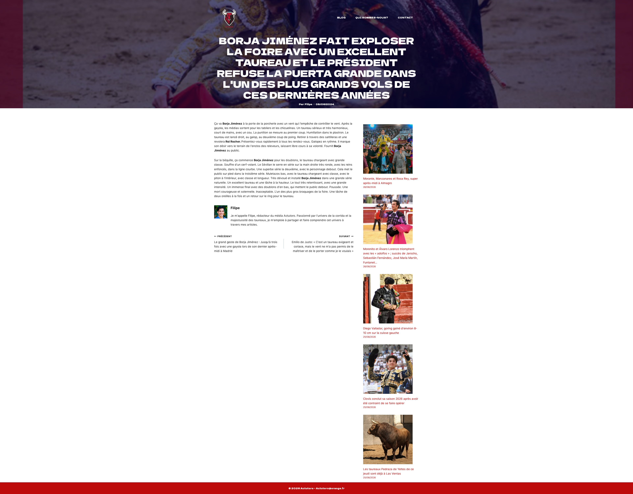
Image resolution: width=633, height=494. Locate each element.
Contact (405, 17)
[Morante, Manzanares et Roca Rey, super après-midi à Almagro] (391, 149)
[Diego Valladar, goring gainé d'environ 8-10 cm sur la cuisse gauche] (391, 298)
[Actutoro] (229, 17)
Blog (341, 17)
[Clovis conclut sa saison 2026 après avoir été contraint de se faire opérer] (391, 369)
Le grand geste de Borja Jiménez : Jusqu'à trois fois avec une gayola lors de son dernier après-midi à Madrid (245, 244)
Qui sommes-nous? (371, 17)
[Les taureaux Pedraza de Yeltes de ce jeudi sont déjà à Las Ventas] (391, 439)
